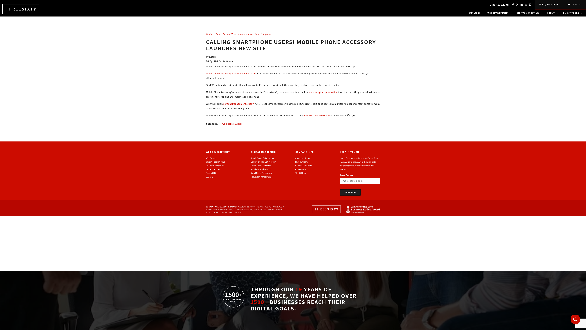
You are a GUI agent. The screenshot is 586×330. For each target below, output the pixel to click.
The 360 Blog (300, 173)
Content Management (215, 165)
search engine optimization (323, 92)
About (551, 13)
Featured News (213, 34)
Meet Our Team (301, 162)
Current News (229, 34)
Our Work (475, 13)
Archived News (245, 34)
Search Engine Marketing (261, 165)
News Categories (263, 34)
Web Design (210, 158)
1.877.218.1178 (499, 4)
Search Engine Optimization (262, 158)
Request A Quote (550, 4)
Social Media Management (261, 173)
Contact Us (575, 4)
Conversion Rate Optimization (263, 162)
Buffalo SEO (264, 207)
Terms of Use (259, 210)
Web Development (497, 13)
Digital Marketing (528, 13)
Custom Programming (215, 162)
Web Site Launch (232, 124)
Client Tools (571, 13)
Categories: (212, 123)
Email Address (346, 175)
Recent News (300, 169)
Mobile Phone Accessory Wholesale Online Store (231, 73)
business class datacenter (316, 115)
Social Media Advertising (261, 169)
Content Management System (238, 103)
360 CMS (209, 177)
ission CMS (211, 173)
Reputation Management (261, 177)
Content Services (213, 169)
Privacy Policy (275, 210)
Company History (302, 158)
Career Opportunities (303, 165)
